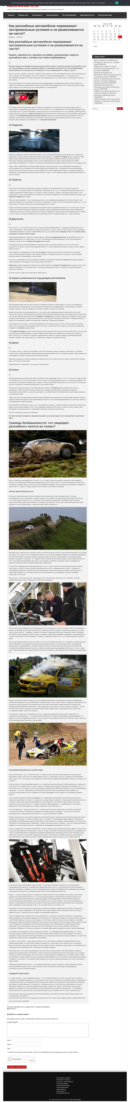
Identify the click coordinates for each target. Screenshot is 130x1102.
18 (98, 37)
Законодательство (87, 15)
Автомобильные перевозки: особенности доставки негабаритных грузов (106, 87)
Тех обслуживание (69, 15)
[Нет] (128, 3)
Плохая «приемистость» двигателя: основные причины (28, 1007)
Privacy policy (110, 3)
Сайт (8, 1048)
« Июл (95, 46)
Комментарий (12, 1022)
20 (106, 37)
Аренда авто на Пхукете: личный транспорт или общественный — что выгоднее (106, 68)
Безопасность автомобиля (21, 1001)
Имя (9, 1040)
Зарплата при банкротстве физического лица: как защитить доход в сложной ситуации (107, 75)
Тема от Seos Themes (75, 1099)
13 (106, 34)
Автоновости (37, 15)
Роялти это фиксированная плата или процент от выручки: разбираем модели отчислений (107, 81)
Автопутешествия (105, 15)
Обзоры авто (23, 15)
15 (115, 34)
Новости (11, 15)
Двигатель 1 (11, 1008)
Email (9, 1044)
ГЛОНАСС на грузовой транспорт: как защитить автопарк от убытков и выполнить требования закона (107, 93)
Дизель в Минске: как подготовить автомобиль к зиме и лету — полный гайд (106, 62)
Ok (117, 3)
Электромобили (52, 15)
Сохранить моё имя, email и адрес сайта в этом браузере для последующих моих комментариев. (43, 1052)
